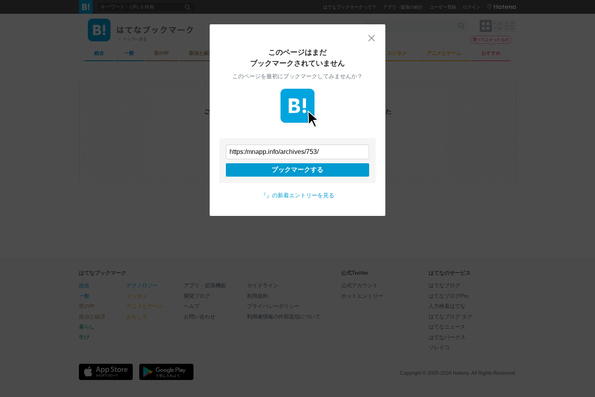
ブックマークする (297, 169)
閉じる (372, 38)
